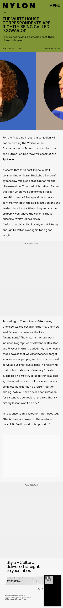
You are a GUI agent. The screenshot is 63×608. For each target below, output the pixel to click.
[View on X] (31, 456)
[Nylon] (19, 5)
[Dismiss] (57, 577)
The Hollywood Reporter (35, 321)
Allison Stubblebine (13, 48)
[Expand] (47, 577)
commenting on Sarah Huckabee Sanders (29, 175)
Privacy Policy (21, 599)
